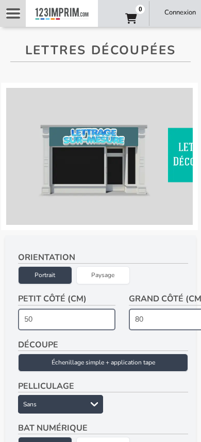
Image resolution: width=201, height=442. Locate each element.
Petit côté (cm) (52, 298)
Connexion (180, 12)
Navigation (13, 13)
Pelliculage (46, 386)
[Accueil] (62, 13)
